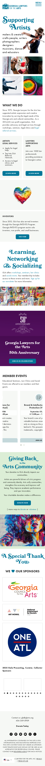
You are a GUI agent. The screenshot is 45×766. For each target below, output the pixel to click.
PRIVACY (39, 759)
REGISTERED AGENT (20, 752)
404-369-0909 (22, 720)
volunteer (32, 509)
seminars (26, 272)
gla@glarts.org (27, 717)
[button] (21, 445)
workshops (16, 272)
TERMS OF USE (23, 761)
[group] (12, 684)
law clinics (34, 272)
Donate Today (22, 726)
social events (11, 275)
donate (23, 509)
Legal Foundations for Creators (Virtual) (11, 406)
